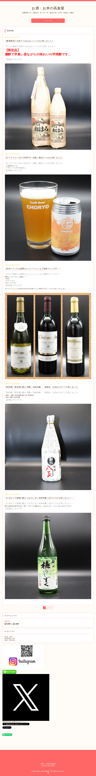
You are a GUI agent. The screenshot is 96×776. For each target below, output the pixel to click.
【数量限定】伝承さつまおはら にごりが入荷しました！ (29, 41)
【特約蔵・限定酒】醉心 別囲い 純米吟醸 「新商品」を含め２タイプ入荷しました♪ (41, 387)
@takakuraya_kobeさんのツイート (14, 722)
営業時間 (7, 621)
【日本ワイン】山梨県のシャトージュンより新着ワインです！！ (33, 269)
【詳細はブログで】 (13, 59)
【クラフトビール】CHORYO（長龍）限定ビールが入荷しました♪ (34, 158)
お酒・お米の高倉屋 (48, 8)
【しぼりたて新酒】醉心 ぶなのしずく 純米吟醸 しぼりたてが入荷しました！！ (39, 498)
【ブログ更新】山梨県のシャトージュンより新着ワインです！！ (33, 274)
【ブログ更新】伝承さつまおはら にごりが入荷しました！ (30, 46)
